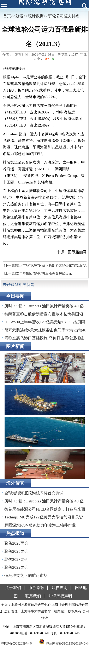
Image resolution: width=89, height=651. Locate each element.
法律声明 (59, 588)
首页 (7, 16)
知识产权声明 (60, 596)
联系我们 (33, 596)
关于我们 (13, 588)
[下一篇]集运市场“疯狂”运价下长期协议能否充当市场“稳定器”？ (45, 267)
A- (53, 58)
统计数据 (36, 16)
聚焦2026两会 (16, 543)
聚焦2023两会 (16, 559)
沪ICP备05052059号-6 (16, 643)
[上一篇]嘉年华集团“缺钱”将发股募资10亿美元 (38, 273)
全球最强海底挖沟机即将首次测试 (33, 493)
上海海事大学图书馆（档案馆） (44, 611)
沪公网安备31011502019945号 (67, 643)
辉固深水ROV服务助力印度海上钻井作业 (40, 525)
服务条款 (36, 588)
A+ (47, 58)
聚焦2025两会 (16, 551)
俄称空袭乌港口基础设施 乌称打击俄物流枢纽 (44, 338)
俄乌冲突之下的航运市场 (26, 575)
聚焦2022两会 (16, 567)
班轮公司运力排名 (64, 16)
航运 (19, 16)
